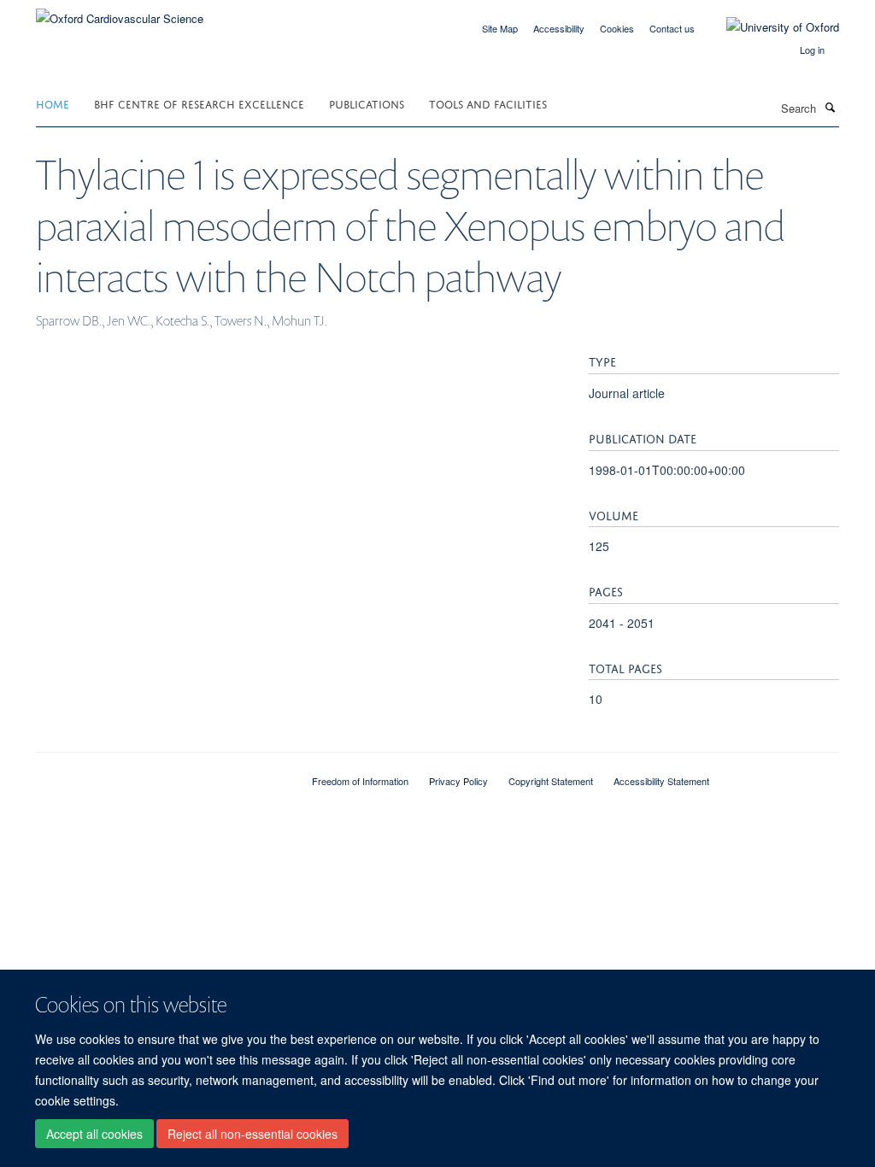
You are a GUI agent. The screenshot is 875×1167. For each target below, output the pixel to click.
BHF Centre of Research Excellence (199, 103)
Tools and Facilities (488, 103)
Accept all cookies (94, 1133)
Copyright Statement (550, 781)
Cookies (617, 28)
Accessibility (558, 28)
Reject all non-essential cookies (252, 1133)
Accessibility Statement (661, 781)
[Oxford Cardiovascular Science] (119, 12)
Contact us (672, 28)
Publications (366, 103)
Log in (812, 49)
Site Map (500, 28)
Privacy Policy (458, 781)
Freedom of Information (360, 781)
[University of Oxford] (770, 27)
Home (52, 103)
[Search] (829, 106)
